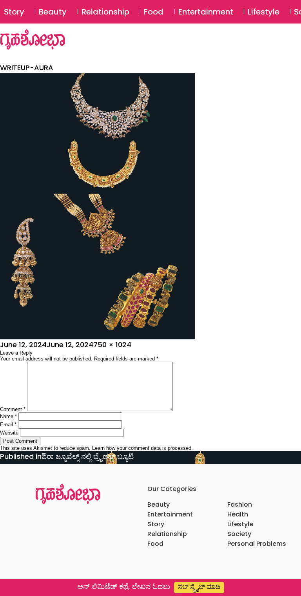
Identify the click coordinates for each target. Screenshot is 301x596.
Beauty (53, 11)
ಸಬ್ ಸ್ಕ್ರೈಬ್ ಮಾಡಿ (199, 586)
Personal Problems (256, 543)
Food (153, 11)
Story (14, 11)
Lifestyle (263, 11)
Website (9, 433)
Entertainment (205, 11)
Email (8, 425)
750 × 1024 (112, 345)
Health (237, 514)
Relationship (105, 11)
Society (239, 533)
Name (8, 416)
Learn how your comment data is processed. (142, 448)
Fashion (239, 504)
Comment (12, 409)
